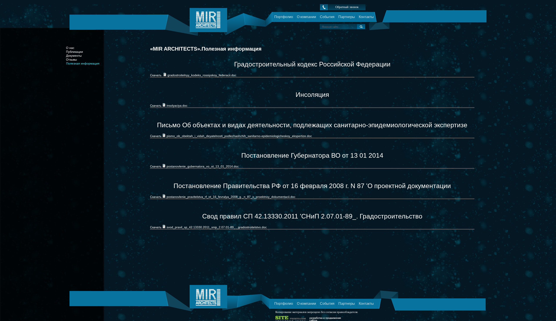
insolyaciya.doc (177, 105)
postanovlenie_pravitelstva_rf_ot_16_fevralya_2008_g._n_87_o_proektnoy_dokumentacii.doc (231, 197)
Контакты (366, 17)
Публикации (74, 51)
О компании (306, 17)
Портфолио (283, 17)
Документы (74, 55)
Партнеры (346, 17)
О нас (70, 48)
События (327, 17)
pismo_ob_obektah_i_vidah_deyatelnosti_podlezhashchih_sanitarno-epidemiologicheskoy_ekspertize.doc (239, 136)
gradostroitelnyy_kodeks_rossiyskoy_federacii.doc (201, 75)
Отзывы (71, 59)
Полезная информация (82, 63)
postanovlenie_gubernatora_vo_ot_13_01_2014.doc (203, 166)
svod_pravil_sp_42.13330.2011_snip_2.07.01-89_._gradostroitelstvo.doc (217, 227)
